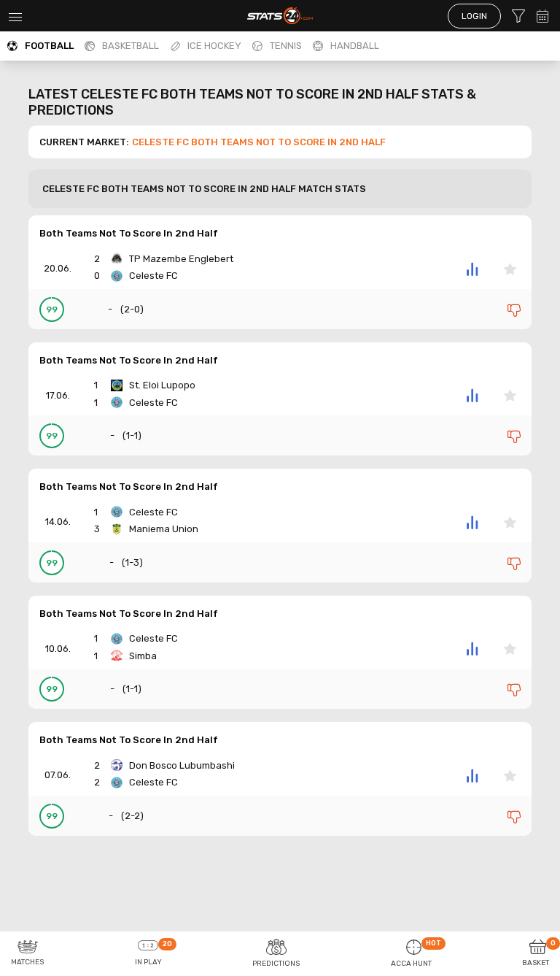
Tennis (286, 45)
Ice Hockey (214, 45)
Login (474, 16)
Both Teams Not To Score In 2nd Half (128, 233)
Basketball (130, 45)
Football (49, 45)
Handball (354, 45)
